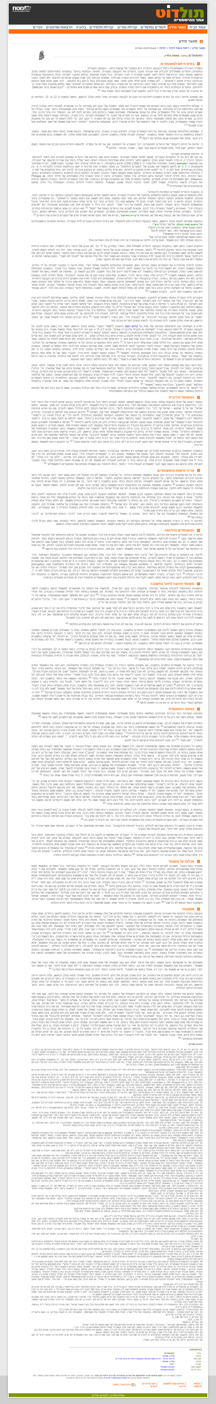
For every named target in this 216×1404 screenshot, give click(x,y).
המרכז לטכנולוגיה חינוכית (115, 1378)
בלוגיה (81, 27)
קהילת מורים (127, 27)
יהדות (162, 48)
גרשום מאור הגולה (187, 224)
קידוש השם (131, 326)
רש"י (155, 224)
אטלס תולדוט (117, 1395)
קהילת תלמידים (101, 27)
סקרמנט (181, 163)
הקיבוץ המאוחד (167, 1367)
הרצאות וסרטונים (59, 27)
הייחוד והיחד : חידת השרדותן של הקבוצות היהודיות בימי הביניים (145, 1359)
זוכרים (38, 27)
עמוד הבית (197, 27)
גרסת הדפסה (198, 1385)
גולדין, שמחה (168, 1356)
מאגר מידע (177, 27)
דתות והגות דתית (179, 48)
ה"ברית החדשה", (129, 215)
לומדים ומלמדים (153, 27)
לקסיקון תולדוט (100, 1395)
